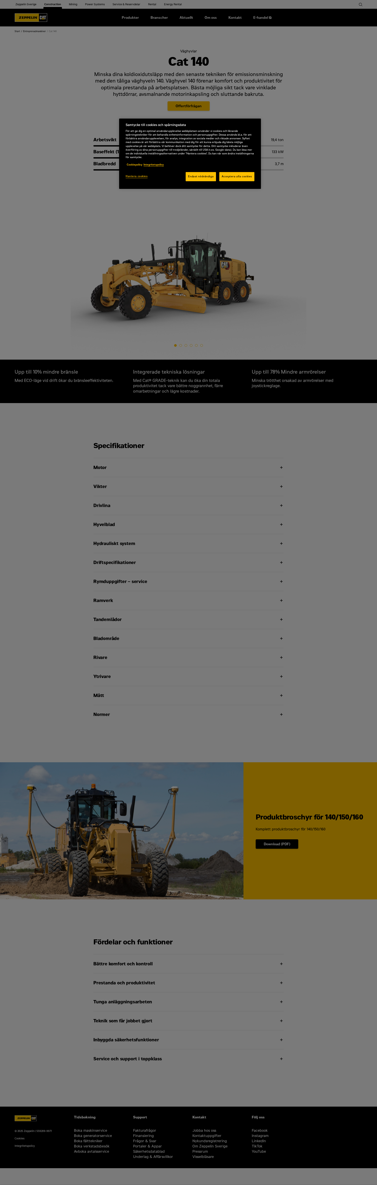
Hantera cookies (137, 176)
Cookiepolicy (134, 164)
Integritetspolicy (154, 164)
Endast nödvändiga (201, 176)
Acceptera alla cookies (237, 176)
